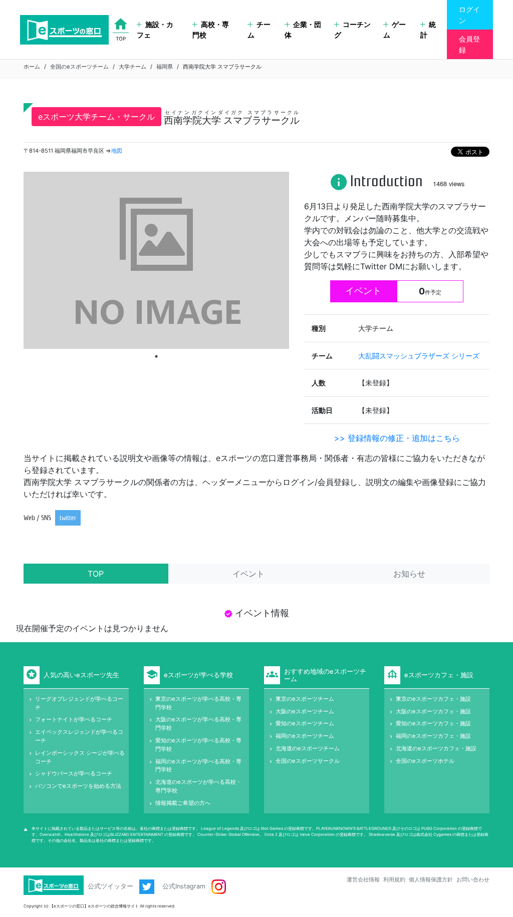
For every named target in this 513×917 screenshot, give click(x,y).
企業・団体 (303, 30)
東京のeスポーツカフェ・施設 (433, 698)
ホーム (32, 66)
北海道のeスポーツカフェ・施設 (436, 748)
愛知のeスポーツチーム (305, 723)
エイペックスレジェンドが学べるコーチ (79, 736)
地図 (116, 150)
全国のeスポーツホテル (425, 760)
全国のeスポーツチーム (79, 66)
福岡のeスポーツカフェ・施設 (433, 735)
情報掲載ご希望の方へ (182, 802)
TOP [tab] (96, 574)
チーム (258, 30)
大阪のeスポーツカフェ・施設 (433, 711)
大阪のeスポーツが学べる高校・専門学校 (198, 723)
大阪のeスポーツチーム (305, 711)
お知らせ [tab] (409, 574)
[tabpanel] (156, 260)
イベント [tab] (248, 574)
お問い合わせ (472, 879)
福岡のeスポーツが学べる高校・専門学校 (198, 765)
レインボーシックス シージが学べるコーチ (80, 757)
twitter (68, 518)
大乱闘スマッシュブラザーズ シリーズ (418, 355)
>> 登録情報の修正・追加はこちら (397, 438)
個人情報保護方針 (431, 879)
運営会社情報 (363, 879)
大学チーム (132, 66)
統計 (428, 30)
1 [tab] (156, 356)
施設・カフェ (155, 30)
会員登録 (469, 44)
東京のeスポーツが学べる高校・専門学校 (198, 703)
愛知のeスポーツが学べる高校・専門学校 (198, 744)
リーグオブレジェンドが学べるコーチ (79, 703)
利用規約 (394, 879)
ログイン (469, 15)
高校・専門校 (210, 30)
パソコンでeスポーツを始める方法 (78, 785)
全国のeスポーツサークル (308, 760)
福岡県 (164, 66)
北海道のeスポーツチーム (308, 748)
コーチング (352, 30)
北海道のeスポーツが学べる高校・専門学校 (198, 786)
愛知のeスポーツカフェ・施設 (433, 723)
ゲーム (394, 30)
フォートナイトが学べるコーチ (73, 719)
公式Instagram (184, 886)
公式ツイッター (111, 886)
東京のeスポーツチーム (305, 698)
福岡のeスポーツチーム (305, 735)
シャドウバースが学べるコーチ (73, 773)
